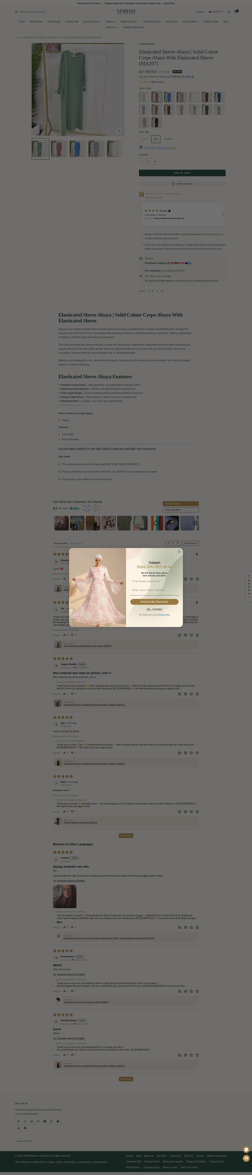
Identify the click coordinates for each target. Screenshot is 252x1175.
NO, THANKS (154, 609)
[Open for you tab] (246, 1158)
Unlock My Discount (154, 602)
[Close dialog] (179, 551)
